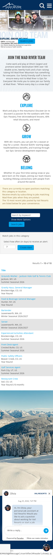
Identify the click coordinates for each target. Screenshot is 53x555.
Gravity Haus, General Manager (16, 287)
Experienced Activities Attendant (17, 333)
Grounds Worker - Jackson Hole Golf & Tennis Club (26, 276)
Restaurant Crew (9, 378)
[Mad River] (10, 5)
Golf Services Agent (10, 367)
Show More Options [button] (21, 219)
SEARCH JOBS (26, 41)
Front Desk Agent (9, 344)
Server (4, 321)
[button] (49, 5)
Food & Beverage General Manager (18, 298)
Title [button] (3, 270)
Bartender (6, 310)
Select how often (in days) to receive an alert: (26, 241)
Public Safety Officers (11, 356)
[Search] (42, 5)
